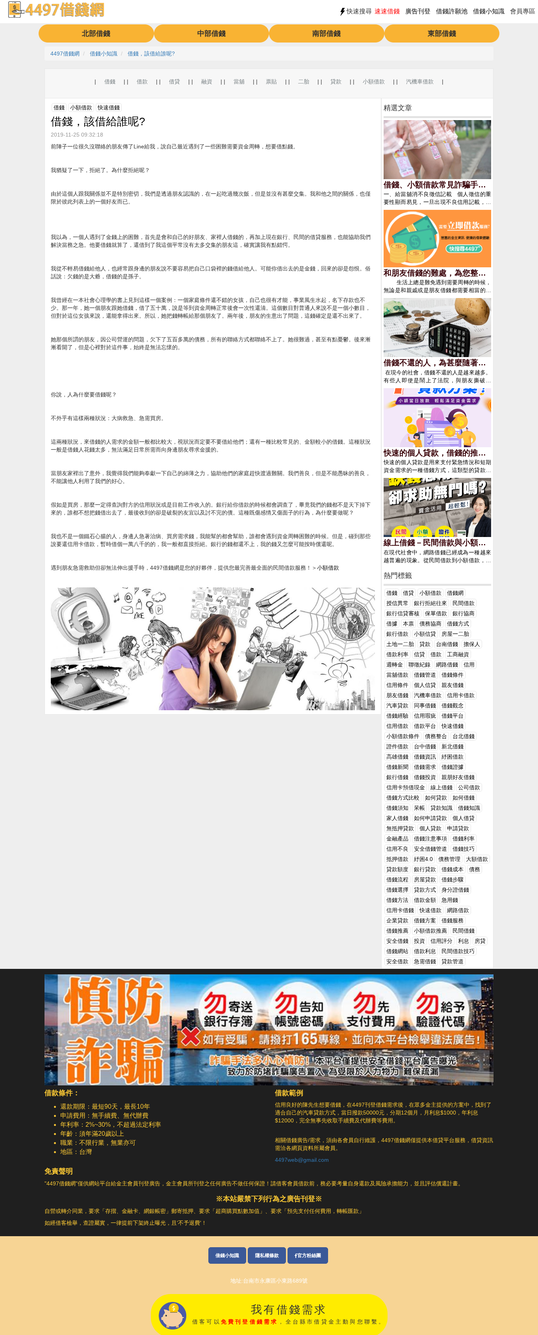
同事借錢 (425, 705)
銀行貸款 (425, 869)
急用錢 (450, 900)
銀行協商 (464, 613)
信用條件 (397, 685)
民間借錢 (464, 931)
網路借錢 (447, 664)
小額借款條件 (402, 736)
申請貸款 (458, 828)
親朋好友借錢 (458, 777)
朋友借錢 (397, 695)
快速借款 (430, 910)
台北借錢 (464, 736)
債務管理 (449, 859)
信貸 (419, 654)
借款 (142, 81)
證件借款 (397, 746)
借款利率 (397, 654)
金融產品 (397, 838)
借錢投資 (425, 777)
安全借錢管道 (430, 849)
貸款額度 (397, 869)
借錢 (109, 81)
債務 (474, 869)
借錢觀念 (453, 705)
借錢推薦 (397, 931)
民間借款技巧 (458, 951)
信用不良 (397, 849)
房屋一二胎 (455, 634)
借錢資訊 (425, 757)
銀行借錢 (397, 777)
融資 (206, 81)
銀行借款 (397, 634)
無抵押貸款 (400, 828)
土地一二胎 (400, 644)
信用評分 (441, 941)
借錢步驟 (453, 879)
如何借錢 (464, 797)
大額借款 (477, 859)
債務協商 (430, 623)
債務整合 (436, 736)
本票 (408, 623)
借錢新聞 (397, 767)
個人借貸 (464, 818)
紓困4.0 (423, 859)
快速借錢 (109, 107)
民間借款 (464, 603)
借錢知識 (469, 808)
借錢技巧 (464, 849)
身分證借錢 (455, 890)
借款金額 (425, 900)
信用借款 (397, 726)
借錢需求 (425, 767)
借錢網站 (397, 951)
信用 (469, 664)
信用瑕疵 (425, 716)
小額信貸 (425, 634)
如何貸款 (436, 797)
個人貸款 (430, 828)
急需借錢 (425, 961)
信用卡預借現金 (405, 787)
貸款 (335, 81)
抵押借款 (397, 859)
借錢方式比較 (402, 797)
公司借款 (469, 787)
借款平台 (425, 726)
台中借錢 (425, 746)
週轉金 (394, 664)
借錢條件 (453, 675)
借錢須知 (397, 808)
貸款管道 (453, 961)
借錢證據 (453, 767)
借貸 (174, 81)
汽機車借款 (420, 81)
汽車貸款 (397, 705)
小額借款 (374, 81)
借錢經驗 (397, 716)
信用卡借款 (461, 695)
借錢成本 (453, 869)
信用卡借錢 (400, 910)
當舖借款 (397, 675)
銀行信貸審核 (402, 613)
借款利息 (425, 951)
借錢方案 (425, 920)
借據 (391, 623)
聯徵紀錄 (419, 664)
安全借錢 (397, 941)
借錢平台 (453, 716)
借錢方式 (458, 623)
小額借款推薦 (430, 931)
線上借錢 (441, 787)
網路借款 (458, 910)
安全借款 (397, 961)
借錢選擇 (397, 890)
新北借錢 (453, 746)
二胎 (303, 81)
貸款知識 (441, 808)
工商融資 (458, 654)
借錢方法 (397, 900)
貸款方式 (425, 890)
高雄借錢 (397, 757)
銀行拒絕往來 (430, 603)
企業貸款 (397, 920)
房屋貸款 (425, 879)
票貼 (271, 81)
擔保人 (472, 644)
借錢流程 (397, 879)
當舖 (239, 81)
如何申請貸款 (430, 818)
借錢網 (455, 593)
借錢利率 (464, 838)
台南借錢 (447, 644)
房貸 (480, 941)
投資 (419, 941)
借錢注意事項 (430, 838)
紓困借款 (453, 757)
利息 (463, 941)
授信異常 (397, 603)
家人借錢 (397, 818)
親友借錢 (453, 685)
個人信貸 (425, 685)
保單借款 (436, 613)
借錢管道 (425, 675)
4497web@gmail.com (302, 1160)
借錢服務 (453, 920)
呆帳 (419, 808)
